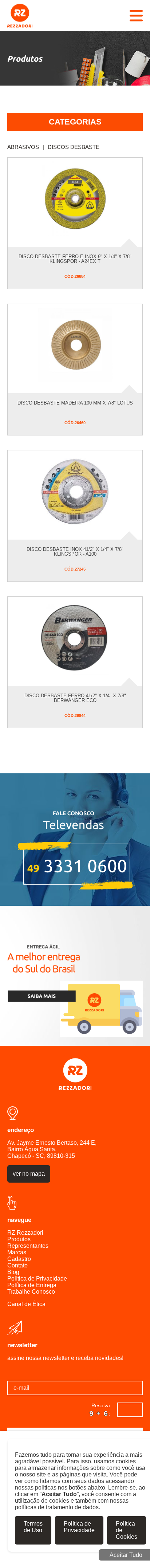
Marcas (16, 1252)
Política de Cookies (126, 1530)
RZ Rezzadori (25, 1233)
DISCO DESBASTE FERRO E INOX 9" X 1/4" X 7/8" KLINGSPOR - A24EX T (75, 259)
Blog (13, 1272)
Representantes (27, 1246)
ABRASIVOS (25, 147)
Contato (17, 1265)
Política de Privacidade (37, 1278)
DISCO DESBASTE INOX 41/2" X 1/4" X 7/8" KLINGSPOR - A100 (75, 551)
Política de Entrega (31, 1285)
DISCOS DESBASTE (73, 147)
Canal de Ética (26, 1304)
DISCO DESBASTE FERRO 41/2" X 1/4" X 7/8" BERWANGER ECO (75, 698)
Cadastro (19, 1259)
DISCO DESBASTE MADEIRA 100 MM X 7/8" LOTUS (75, 403)
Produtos (19, 1239)
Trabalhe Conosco (31, 1292)
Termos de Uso (33, 1526)
